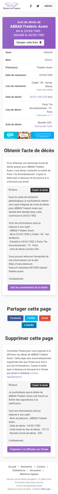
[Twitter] (38, 6)
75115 (49, 115)
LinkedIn (29, 325)
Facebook (15, 318)
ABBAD (48, 59)
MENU (48, 6)
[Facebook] (31, 6)
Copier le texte (40, 190)
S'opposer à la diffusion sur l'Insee (29, 449)
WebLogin (46, 489)
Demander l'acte (43, 126)
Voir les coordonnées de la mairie (29, 287)
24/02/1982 (36, 96)
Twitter (31, 318)
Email (45, 318)
